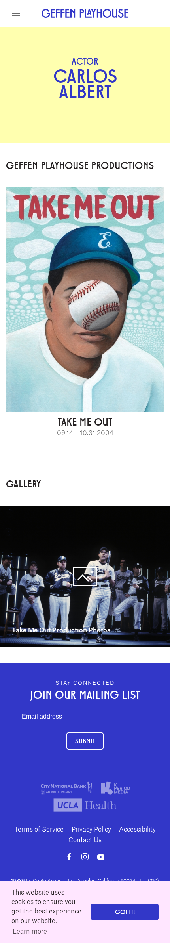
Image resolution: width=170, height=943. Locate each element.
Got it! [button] (125, 911)
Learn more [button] (30, 931)
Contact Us (85, 839)
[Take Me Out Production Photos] (85, 576)
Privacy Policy (91, 829)
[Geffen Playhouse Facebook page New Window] (69, 857)
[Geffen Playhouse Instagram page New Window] (85, 857)
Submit (85, 740)
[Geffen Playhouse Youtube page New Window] (101, 857)
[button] (16, 13)
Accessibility (137, 829)
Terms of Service (39, 829)
